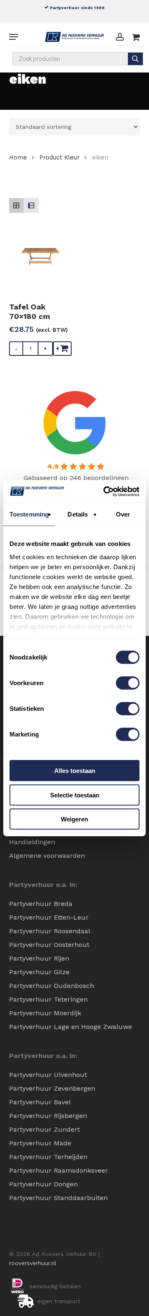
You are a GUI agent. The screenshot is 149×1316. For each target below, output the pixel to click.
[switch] (127, 683)
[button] (13, 37)
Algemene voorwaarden (47, 856)
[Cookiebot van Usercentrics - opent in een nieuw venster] (105, 491)
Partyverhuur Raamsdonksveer (58, 1170)
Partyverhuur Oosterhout (49, 945)
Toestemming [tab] (29, 514)
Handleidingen (32, 842)
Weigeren (74, 819)
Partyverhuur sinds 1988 (76, 7)
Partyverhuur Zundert (44, 1129)
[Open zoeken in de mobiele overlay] (78, 58)
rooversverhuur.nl (32, 1263)
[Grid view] (16, 205)
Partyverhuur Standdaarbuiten (58, 1198)
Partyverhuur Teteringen (48, 999)
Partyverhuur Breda (40, 904)
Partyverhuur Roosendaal (49, 931)
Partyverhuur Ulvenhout (48, 1075)
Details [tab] (77, 514)
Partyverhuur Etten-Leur (49, 917)
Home (18, 157)
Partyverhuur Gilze (39, 972)
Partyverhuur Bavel (40, 1102)
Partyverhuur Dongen (43, 1184)
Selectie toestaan (74, 794)
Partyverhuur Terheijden (48, 1157)
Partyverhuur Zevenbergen (52, 1088)
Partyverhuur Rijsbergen (48, 1116)
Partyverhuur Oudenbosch (51, 986)
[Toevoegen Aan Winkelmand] (62, 348)
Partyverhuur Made (40, 1143)
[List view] (31, 205)
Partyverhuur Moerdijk (45, 1013)
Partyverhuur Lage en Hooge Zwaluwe (70, 1027)
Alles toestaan (74, 770)
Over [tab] (123, 514)
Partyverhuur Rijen (39, 958)
